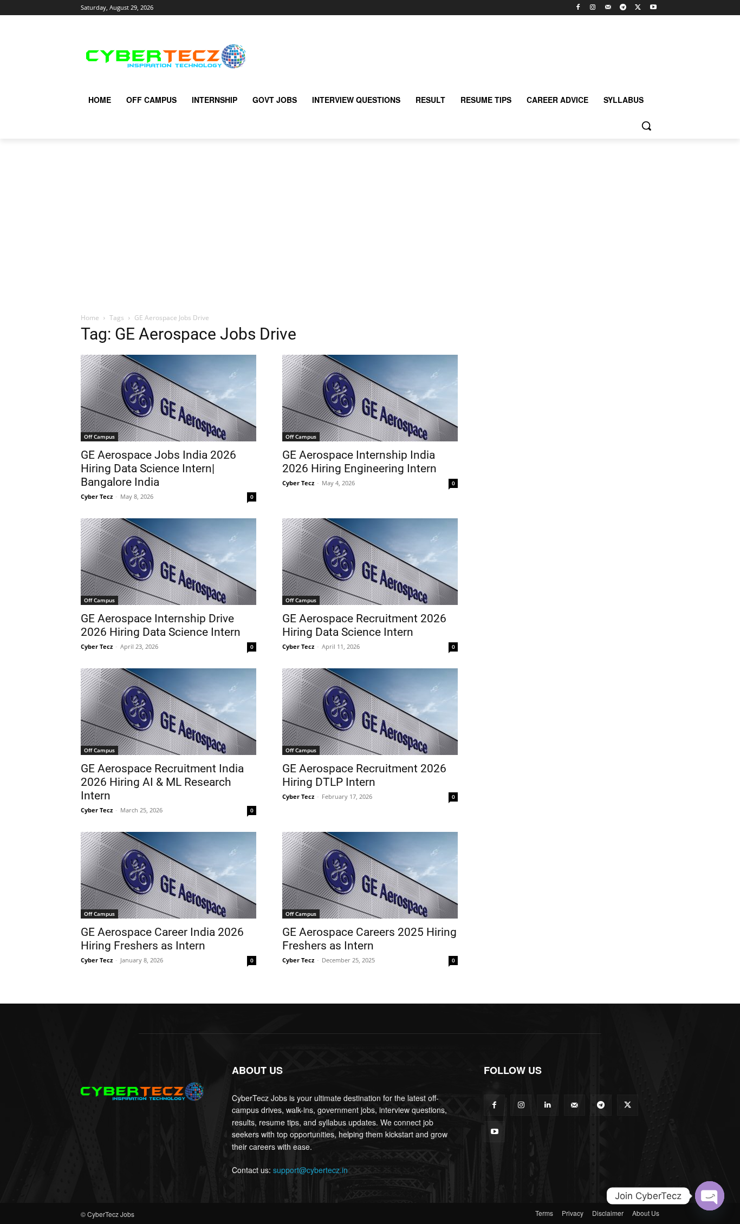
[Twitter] (638, 8)
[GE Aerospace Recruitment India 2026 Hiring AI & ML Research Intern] (168, 711)
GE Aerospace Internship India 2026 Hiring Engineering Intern (359, 461)
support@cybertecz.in (310, 1169)
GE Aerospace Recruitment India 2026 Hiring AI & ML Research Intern (162, 782)
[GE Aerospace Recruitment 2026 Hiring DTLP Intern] (370, 711)
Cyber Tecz (97, 496)
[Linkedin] (547, 1105)
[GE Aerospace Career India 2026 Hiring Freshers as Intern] (168, 875)
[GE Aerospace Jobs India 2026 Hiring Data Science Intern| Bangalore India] (168, 398)
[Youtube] (653, 8)
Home (90, 317)
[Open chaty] (709, 1195)
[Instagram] (593, 8)
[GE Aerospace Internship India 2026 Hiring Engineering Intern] (370, 398)
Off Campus (99, 436)
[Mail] (608, 8)
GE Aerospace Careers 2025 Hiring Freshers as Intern (369, 939)
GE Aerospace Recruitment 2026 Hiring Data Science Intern (364, 625)
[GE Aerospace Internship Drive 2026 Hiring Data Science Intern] (168, 561)
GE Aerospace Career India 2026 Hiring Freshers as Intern (162, 939)
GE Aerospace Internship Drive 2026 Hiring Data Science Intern (161, 625)
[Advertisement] (451, 54)
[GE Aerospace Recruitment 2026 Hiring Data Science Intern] (370, 561)
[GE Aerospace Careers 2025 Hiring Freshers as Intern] (370, 875)
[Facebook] (578, 8)
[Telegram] (623, 8)
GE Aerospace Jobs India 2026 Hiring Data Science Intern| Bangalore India (158, 468)
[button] (646, 126)
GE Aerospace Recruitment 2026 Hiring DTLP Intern (364, 775)
